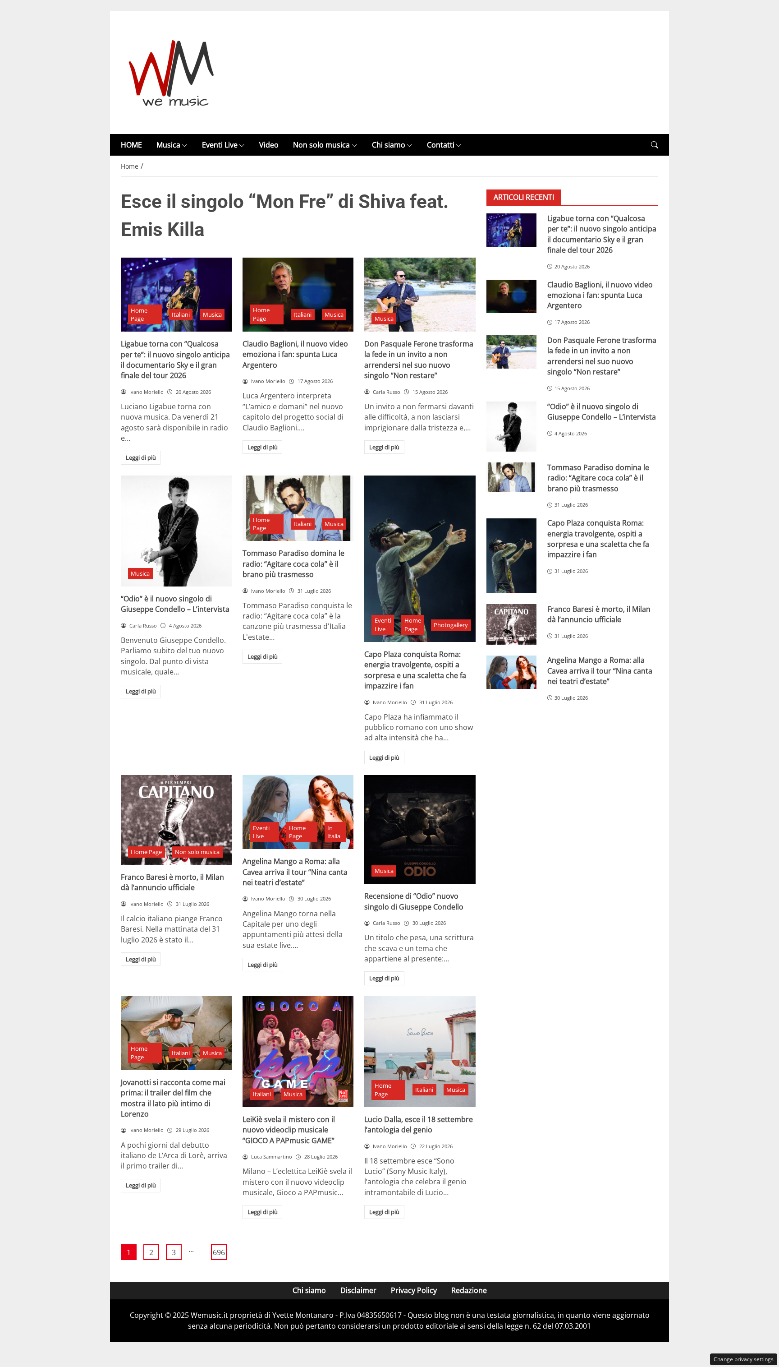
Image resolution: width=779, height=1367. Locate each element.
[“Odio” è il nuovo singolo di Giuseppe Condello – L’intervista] (176, 531)
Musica (168, 145)
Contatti (440, 145)
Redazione (469, 1290)
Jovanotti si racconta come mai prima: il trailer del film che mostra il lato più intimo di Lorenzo (173, 1098)
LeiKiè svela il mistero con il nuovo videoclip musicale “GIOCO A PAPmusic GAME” (289, 1129)
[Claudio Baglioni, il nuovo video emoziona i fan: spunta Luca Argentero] (298, 295)
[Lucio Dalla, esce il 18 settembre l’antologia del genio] (419, 1051)
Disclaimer (358, 1290)
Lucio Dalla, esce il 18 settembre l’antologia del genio (418, 1124)
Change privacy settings (744, 1359)
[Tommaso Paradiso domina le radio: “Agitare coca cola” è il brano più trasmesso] (298, 508)
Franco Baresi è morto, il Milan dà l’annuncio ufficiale (172, 882)
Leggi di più (141, 457)
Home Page (139, 314)
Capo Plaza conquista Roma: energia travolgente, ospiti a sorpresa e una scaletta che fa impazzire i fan (415, 670)
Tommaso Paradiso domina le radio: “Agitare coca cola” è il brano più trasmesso (293, 563)
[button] (654, 145)
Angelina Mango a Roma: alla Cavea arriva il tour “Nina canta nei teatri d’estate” (295, 871)
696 (219, 1252)
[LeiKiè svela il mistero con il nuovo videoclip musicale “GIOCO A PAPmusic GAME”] (298, 1051)
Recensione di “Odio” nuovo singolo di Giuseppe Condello (413, 901)
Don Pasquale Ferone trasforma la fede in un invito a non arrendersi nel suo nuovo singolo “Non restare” (418, 359)
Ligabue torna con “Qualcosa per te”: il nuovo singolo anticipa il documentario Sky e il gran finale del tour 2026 (175, 359)
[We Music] (171, 72)
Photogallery (451, 625)
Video (269, 145)
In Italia (333, 832)
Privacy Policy (414, 1290)
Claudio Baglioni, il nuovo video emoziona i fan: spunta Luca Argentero (295, 354)
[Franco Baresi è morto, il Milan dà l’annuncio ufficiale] (176, 820)
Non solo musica (321, 145)
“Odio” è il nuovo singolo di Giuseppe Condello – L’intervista (175, 604)
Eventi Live (220, 145)
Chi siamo (388, 145)
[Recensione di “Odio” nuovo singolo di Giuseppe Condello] (419, 829)
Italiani (181, 314)
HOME (131, 145)
